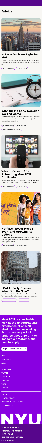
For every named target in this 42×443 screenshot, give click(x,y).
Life (3, 356)
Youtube (5, 380)
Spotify (4, 388)
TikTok (4, 384)
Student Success (9, 440)
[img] (21, 34)
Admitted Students (9, 300)
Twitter (4, 373)
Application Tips (8, 68)
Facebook (5, 377)
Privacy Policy (8, 398)
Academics (6, 359)
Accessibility (7, 406)
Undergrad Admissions (11, 431)
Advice (4, 363)
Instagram (6, 369)
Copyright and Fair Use (12, 402)
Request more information (13, 349)
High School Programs (12, 437)
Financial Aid (7, 434)
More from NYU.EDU (10, 427)
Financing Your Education (12, 129)
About (4, 394)
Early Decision (22, 68)
